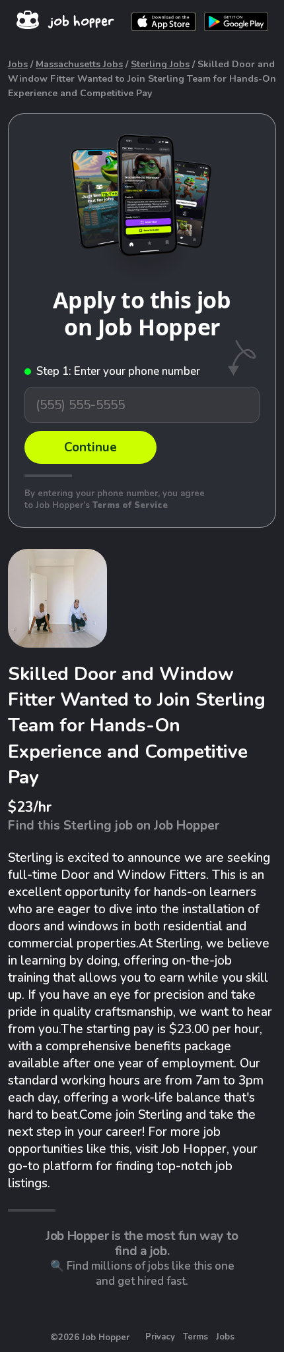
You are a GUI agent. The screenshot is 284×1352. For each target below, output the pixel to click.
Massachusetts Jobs (79, 64)
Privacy (160, 1337)
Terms (195, 1337)
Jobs (18, 64)
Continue (90, 447)
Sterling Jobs (160, 64)
